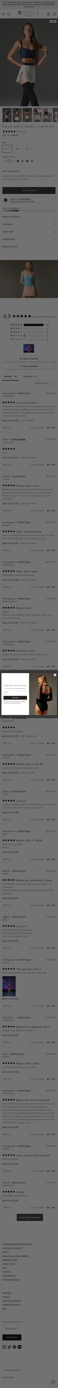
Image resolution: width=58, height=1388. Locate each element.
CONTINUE (15, 697)
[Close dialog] (55, 675)
